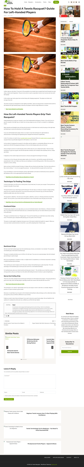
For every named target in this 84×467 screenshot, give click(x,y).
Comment (7, 376)
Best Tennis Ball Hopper (69, 106)
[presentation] (13, 342)
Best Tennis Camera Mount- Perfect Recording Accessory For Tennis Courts (69, 128)
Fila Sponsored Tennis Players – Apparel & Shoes (42, 444)
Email (23, 392)
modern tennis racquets (45, 138)
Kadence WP (54, 464)
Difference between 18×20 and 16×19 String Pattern (33, 341)
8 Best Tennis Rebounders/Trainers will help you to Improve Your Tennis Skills (70, 84)
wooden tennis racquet (26, 138)
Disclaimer (47, 457)
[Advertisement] (30, 234)
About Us (76, 457)
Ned (5, 15)
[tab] (21, 359)
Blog (49, 2)
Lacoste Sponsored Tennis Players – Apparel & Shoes (52, 341)
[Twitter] (74, 2)
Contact (68, 457)
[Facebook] (71, 2)
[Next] (52, 347)
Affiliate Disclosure (58, 457)
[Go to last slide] (7, 347)
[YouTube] (76, 2)
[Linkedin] (6, 316)
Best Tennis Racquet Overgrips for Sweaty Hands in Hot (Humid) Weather (68, 152)
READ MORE (63, 45)
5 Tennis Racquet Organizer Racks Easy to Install (69, 39)
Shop (56, 2)
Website (42, 392)
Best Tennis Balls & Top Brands (68, 61)
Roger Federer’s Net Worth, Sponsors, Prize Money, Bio (44, 323)
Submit (70, 351)
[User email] (8, 316)
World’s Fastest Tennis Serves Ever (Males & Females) (14, 323)
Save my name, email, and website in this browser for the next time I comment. (21, 395)
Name (5, 392)
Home (25, 2)
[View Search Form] (69, 2)
